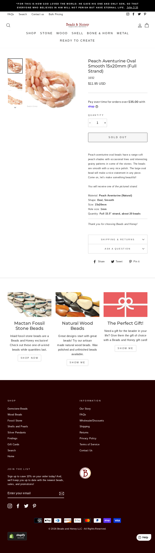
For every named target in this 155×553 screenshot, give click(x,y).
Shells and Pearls (18, 426)
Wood (62, 33)
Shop (31, 33)
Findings (12, 438)
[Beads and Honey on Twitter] (26, 506)
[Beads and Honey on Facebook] (18, 506)
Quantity (96, 115)
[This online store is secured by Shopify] (17, 539)
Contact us (38, 14)
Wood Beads (15, 414)
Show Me (77, 362)
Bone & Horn (100, 33)
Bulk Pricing (56, 14)
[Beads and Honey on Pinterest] (34, 506)
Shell (77, 33)
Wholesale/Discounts (92, 420)
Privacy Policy (88, 438)
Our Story (85, 408)
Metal (123, 33)
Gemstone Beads (18, 408)
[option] (77, 6)
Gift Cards (13, 444)
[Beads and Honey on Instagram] (10, 506)
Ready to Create (77, 40)
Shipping (85, 426)
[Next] (15, 106)
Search (23, 14)
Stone (46, 33)
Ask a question (118, 249)
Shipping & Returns (118, 239)
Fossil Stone (15, 420)
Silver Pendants (17, 432)
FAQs (11, 14)
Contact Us (86, 450)
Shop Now (30, 358)
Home (11, 456)
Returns (84, 432)
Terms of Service (89, 444)
